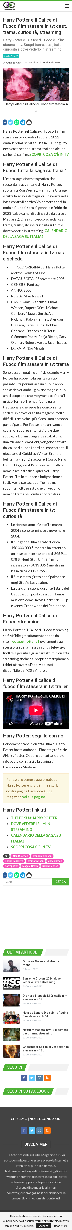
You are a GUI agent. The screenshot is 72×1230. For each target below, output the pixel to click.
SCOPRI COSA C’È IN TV (49, 154)
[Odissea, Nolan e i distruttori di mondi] (11, 966)
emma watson (36, 861)
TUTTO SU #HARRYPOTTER (34, 818)
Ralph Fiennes (50, 866)
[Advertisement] (36, 916)
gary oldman (55, 861)
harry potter (11, 866)
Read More (61, 1225)
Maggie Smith (30, 866)
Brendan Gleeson (42, 856)
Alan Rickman (20, 856)
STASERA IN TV (11, 56)
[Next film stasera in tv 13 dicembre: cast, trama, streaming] (11, 1034)
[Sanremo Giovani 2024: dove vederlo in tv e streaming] (11, 983)
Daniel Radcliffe (14, 861)
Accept (43, 1225)
